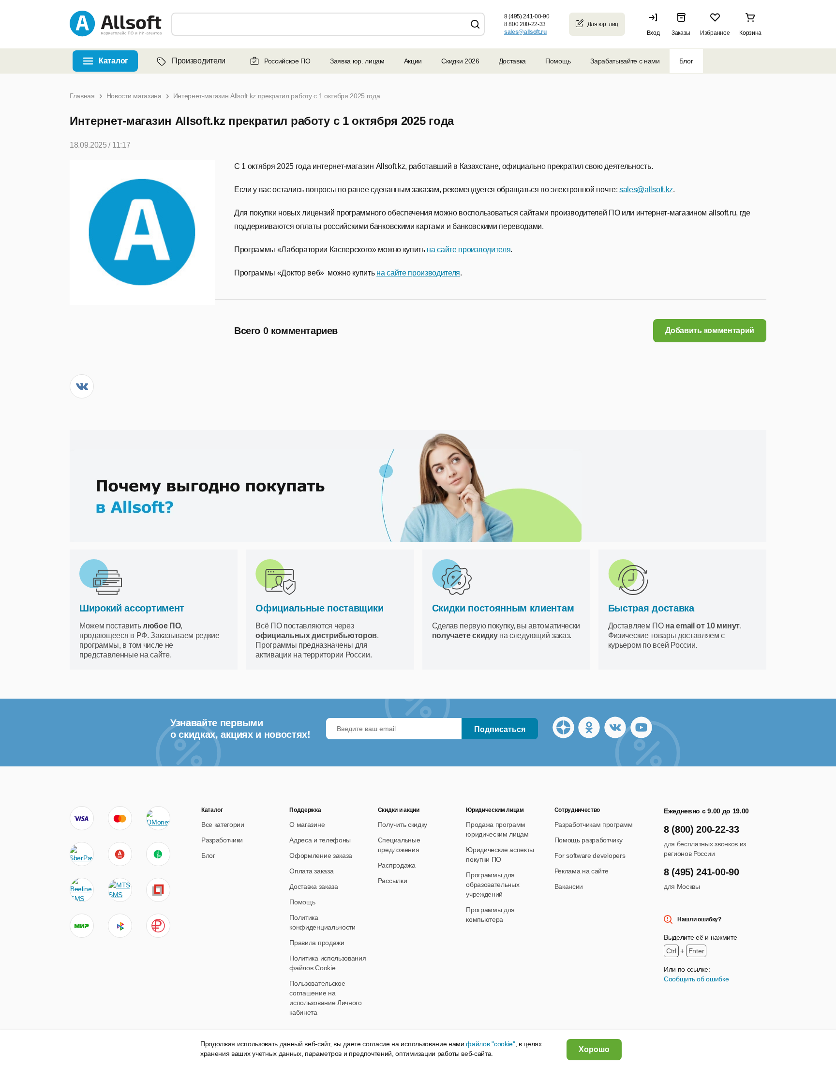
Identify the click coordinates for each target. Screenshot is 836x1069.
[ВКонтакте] (82, 386)
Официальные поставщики (319, 608)
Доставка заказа (313, 886)
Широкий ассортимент (131, 608)
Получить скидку (402, 824)
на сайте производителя (468, 249)
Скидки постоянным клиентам (503, 608)
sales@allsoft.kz (646, 189)
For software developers (590, 855)
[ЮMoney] (158, 818)
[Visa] (81, 818)
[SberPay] (81, 854)
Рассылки (392, 881)
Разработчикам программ (593, 824)
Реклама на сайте (581, 871)
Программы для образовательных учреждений (492, 884)
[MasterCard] (120, 818)
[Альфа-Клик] (120, 854)
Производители (198, 61)
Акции (413, 61)
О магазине (307, 824)
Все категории (222, 824)
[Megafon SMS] (158, 854)
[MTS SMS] (120, 890)
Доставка (512, 61)
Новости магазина (134, 96)
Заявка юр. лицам (357, 61)
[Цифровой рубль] (158, 925)
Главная (82, 96)
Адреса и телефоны (320, 840)
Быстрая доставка (651, 608)
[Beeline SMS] (81, 889)
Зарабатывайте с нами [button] (625, 61)
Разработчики (222, 840)
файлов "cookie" (490, 1044)
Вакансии (568, 886)
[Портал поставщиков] (158, 890)
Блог (686, 61)
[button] (655, 24)
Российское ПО (287, 61)
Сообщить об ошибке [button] (696, 979)
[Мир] (81, 925)
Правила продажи (316, 943)
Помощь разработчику (588, 840)
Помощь (558, 61)
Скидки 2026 (460, 61)
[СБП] (120, 925)
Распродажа (397, 865)
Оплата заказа (311, 871)
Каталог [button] (113, 61)
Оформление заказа (320, 855)
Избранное (715, 33)
